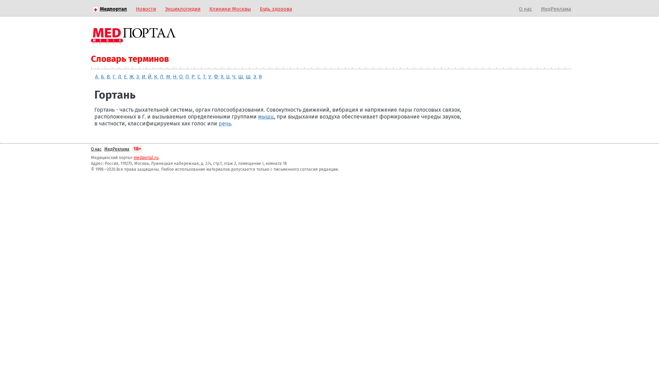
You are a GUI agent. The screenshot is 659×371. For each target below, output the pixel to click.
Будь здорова (276, 9)
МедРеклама (556, 9)
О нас (525, 9)
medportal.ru (146, 158)
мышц (266, 117)
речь (225, 123)
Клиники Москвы (230, 9)
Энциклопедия (182, 9)
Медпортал (113, 9)
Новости (146, 9)
